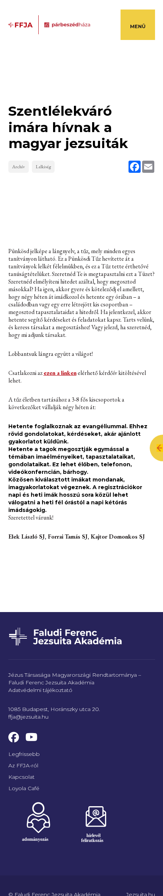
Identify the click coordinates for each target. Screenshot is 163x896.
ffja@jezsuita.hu (28, 716)
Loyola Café (23, 788)
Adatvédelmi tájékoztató (40, 690)
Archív (18, 166)
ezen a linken (60, 373)
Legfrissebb (24, 754)
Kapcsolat (21, 776)
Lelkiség (43, 166)
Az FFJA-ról (23, 765)
